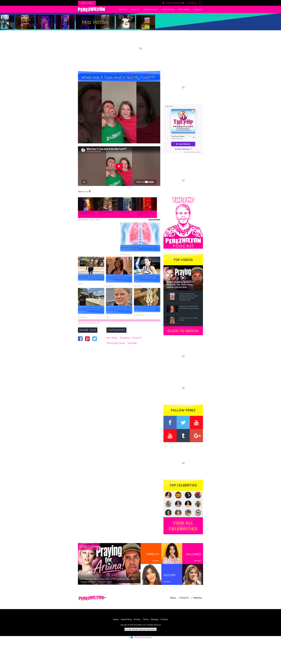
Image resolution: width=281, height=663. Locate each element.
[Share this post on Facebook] (80, 338)
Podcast (198, 9)
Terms (146, 619)
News (173, 597)
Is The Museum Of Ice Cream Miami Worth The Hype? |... (146, 213)
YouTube (132, 343)
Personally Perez (115, 343)
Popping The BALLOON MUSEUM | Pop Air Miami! (87, 212)
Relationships (151, 9)
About (116, 619)
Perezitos (125, 337)
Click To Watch (183, 331)
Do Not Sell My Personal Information (140, 629)
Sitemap (154, 619)
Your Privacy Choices (143, 637)
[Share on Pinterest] (87, 338)
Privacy (137, 619)
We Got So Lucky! (124, 212)
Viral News (184, 9)
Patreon (123, 9)
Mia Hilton (112, 337)
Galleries (197, 597)
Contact (164, 619)
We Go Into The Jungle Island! (106, 212)
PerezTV (135, 9)
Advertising (126, 619)
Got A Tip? (87, 3)
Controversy (168, 9)
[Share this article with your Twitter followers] (94, 338)
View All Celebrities (183, 526)
